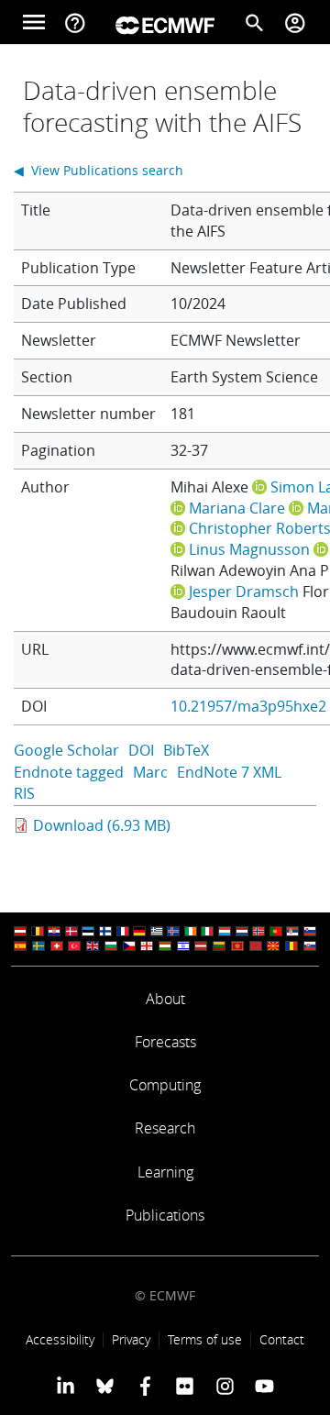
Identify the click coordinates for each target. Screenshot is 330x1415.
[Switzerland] (56, 946)
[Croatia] (54, 931)
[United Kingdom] (92, 946)
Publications (165, 1215)
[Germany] (139, 931)
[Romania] (291, 946)
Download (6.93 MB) (101, 825)
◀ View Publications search (98, 170)
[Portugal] (276, 931)
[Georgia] (146, 946)
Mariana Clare (237, 508)
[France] (122, 931)
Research (165, 1128)
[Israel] (183, 946)
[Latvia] (200, 946)
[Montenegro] (237, 946)
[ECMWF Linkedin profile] (65, 1386)
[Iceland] (173, 931)
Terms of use (205, 1339)
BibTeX (186, 750)
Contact (281, 1339)
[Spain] (20, 946)
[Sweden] (38, 946)
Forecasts (165, 1042)
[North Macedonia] (273, 946)
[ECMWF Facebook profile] (145, 1386)
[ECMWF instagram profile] (224, 1386)
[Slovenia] (309, 931)
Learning (165, 1172)
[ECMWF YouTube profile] (264, 1386)
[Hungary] (165, 946)
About (165, 999)
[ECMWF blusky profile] (105, 1386)
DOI (141, 750)
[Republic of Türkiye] (74, 946)
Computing (165, 1085)
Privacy (131, 1339)
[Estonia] (88, 931)
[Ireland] (190, 931)
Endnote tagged (69, 772)
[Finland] (105, 931)
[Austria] (20, 931)
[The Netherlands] (242, 931)
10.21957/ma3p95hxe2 (248, 706)
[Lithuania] (219, 946)
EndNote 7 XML (229, 772)
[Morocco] (255, 946)
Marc (150, 772)
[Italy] (207, 931)
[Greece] (156, 931)
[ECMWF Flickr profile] (184, 1386)
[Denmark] (71, 931)
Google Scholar (66, 750)
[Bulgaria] (110, 946)
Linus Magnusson (249, 549)
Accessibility (60, 1339)
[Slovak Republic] (309, 946)
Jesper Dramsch (244, 591)
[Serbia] (292, 931)
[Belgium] (37, 931)
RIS (24, 793)
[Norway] (258, 931)
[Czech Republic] (129, 946)
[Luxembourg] (224, 931)
